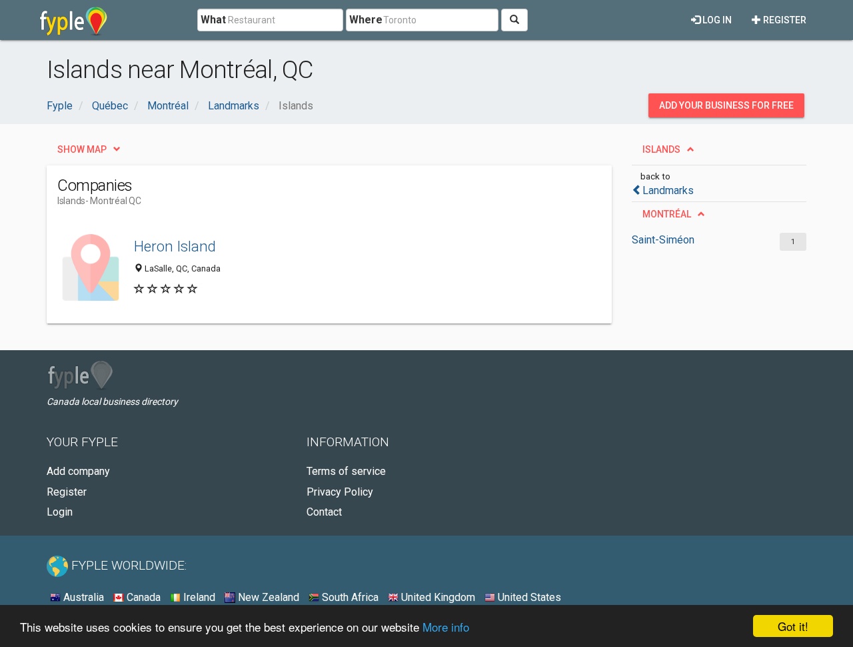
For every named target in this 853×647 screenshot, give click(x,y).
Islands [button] (661, 149)
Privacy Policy (340, 492)
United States (528, 597)
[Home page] (74, 20)
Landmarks (668, 190)
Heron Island (175, 246)
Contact (324, 512)
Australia (82, 597)
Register (783, 20)
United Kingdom (437, 597)
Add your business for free (726, 105)
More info (446, 626)
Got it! (793, 626)
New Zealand (267, 597)
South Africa (349, 597)
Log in (716, 20)
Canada (142, 597)
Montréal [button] (666, 214)
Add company (78, 471)
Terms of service (346, 471)
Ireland (198, 597)
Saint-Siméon (663, 239)
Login (60, 512)
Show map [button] (82, 149)
